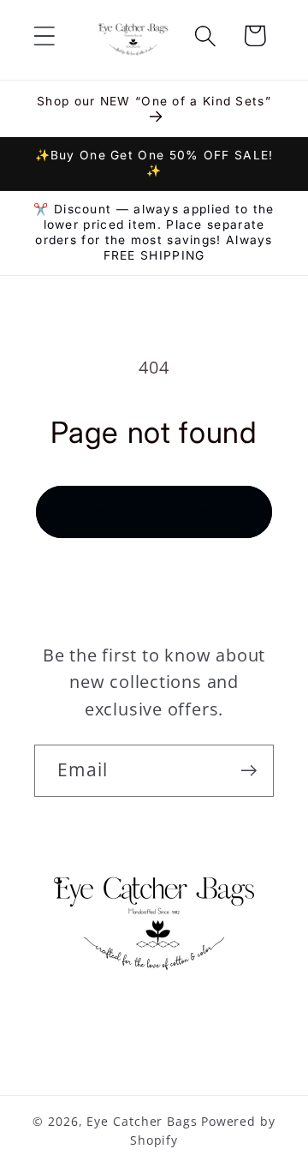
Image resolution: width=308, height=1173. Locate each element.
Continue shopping (153, 511)
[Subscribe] (248, 771)
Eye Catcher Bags (142, 1121)
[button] (44, 35)
